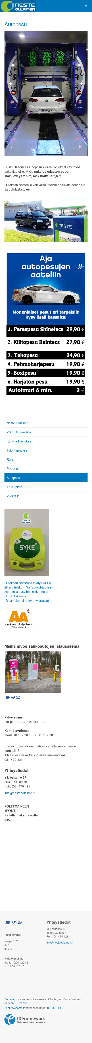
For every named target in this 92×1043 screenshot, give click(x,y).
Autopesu (15, 24)
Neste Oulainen (18, 423)
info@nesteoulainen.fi (19, 793)
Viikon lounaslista (19, 432)
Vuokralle (13, 496)
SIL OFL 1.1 (54, 1008)
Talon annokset (17, 450)
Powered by (24, 1019)
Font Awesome (13, 1008)
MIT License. (20, 1003)
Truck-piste (14, 487)
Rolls (10, 459)
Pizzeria (12, 468)
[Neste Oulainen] (18, 6)
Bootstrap (10, 999)
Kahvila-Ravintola (19, 441)
